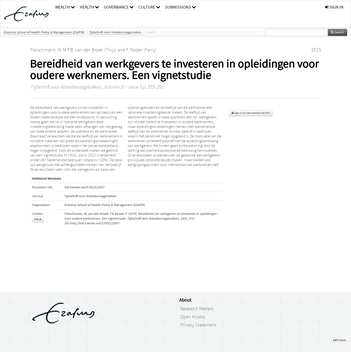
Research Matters (196, 309)
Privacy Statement (198, 325)
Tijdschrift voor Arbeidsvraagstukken (115, 32)
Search (339, 32)
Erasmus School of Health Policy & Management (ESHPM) (44, 32)
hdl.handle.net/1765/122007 (84, 187)
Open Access (192, 317)
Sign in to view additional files (252, 113)
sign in (336, 7)
